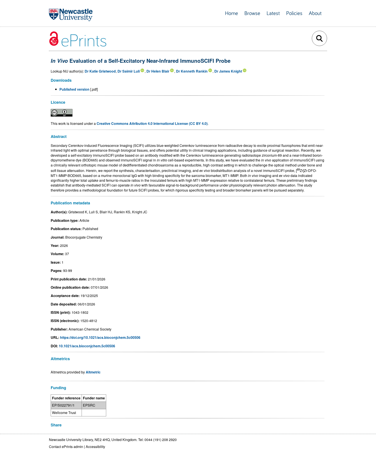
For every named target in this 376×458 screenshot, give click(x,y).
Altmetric (93, 372)
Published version (74, 89)
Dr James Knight (228, 71)
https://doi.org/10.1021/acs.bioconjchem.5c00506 (100, 337)
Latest (273, 13)
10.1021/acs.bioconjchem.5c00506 (87, 345)
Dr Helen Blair (157, 71)
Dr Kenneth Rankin (192, 71)
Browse (252, 13)
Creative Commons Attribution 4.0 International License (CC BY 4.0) (152, 123)
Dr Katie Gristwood (100, 71)
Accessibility (95, 446)
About (315, 13)
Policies (294, 13)
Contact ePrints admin (66, 446)
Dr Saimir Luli (129, 71)
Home (231, 13)
